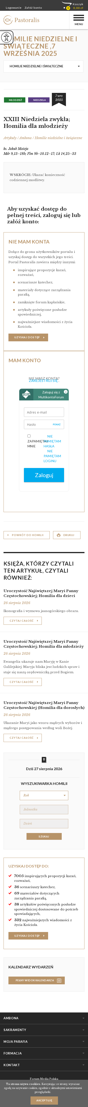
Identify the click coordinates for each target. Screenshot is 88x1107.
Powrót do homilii (28, 534)
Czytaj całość (21, 620)
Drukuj (68, 534)
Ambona (11, 1018)
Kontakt (12, 1065)
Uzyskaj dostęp (27, 337)
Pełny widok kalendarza (35, 980)
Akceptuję (44, 1100)
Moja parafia (16, 1041)
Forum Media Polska (44, 1078)
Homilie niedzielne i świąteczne (36, 66)
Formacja (13, 1053)
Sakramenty (15, 1030)
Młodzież (15, 100)
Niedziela (39, 100)
